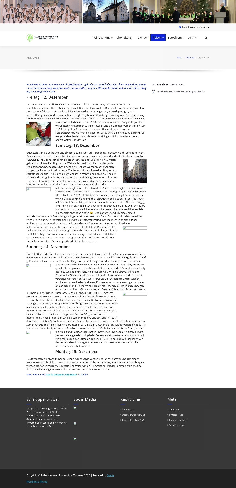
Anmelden (174, 409)
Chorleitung (124, 37)
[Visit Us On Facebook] (95, 414)
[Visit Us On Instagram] (95, 430)
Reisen (157, 37)
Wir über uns (102, 37)
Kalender (142, 37)
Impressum (128, 409)
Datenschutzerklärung (133, 414)
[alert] (181, 92)
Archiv (192, 37)
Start (179, 57)
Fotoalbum (175, 37)
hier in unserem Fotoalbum (61, 374)
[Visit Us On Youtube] (95, 445)
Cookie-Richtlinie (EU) (133, 419)
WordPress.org (176, 425)
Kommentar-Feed (178, 419)
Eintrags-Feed (176, 414)
